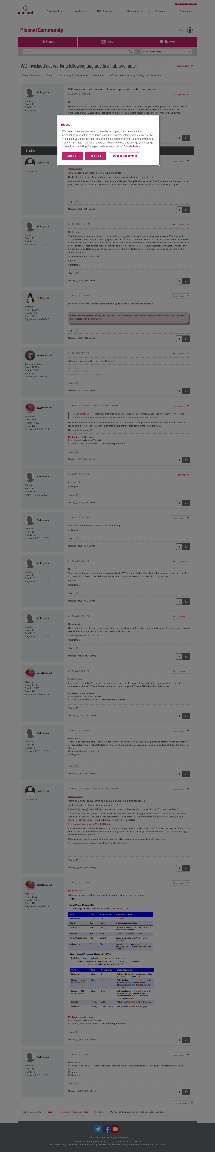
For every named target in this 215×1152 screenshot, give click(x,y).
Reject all (96, 156)
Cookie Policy (132, 146)
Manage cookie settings (124, 156)
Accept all (73, 156)
